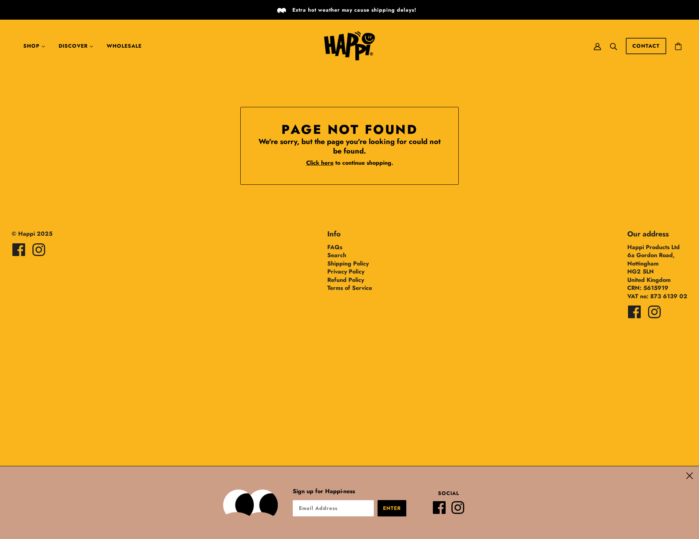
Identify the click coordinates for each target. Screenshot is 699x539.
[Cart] (678, 45)
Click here (319, 163)
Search (336, 255)
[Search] (613, 46)
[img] (19, 250)
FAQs (334, 247)
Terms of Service (349, 288)
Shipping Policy (348, 263)
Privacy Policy (345, 271)
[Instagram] (460, 510)
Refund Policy (345, 280)
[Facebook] (442, 510)
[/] (349, 45)
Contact (646, 45)
